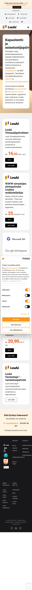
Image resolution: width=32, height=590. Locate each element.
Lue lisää (23, 314)
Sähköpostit (25, 452)
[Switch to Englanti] (22, 22)
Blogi (13, 493)
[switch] (27, 295)
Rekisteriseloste (9, 522)
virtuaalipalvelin (11, 71)
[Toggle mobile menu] (28, 27)
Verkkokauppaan (27, 455)
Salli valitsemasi (16, 324)
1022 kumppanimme (12, 268)
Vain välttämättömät (16, 330)
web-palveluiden (20, 89)
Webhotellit (25, 448)
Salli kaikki (16, 319)
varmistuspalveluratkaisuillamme (17, 82)
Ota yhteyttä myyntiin (14, 448)
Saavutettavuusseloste (20, 522)
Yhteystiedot (15, 490)
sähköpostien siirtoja (15, 92)
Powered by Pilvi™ (16, 524)
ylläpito (8, 79)
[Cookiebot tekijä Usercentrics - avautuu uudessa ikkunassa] (22, 259)
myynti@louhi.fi (16, 10)
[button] (6, 473)
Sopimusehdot (21, 520)
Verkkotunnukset (27, 445)
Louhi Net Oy (13, 520)
